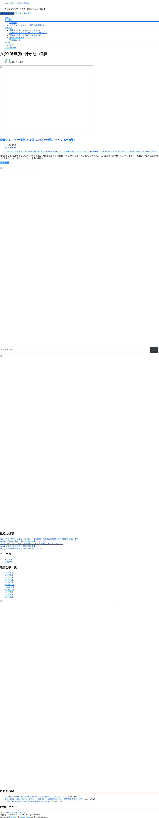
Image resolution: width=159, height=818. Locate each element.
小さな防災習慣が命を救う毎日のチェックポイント (21, 549)
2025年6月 (9, 575)
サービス (8, 28)
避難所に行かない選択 (102, 151)
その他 (7, 42)
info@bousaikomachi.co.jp (20, 3)
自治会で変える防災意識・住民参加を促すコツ (19, 546)
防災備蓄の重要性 (134, 151)
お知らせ (8, 559)
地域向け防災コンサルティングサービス (26, 30)
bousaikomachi (10, 147)
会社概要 (13, 23)
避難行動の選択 (119, 151)
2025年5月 (9, 577)
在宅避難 (29, 151)
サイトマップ (14, 45)
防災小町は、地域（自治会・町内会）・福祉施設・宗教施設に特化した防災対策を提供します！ (40, 539)
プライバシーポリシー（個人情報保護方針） (28, 25)
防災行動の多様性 (149, 151)
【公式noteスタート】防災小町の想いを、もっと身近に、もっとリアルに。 (31, 544)
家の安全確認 (39, 151)
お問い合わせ (10, 48)
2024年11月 (9, 587)
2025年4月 (9, 580)
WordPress (13, 817)
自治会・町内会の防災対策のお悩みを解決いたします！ (23, 541)
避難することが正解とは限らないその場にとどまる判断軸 (37, 139)
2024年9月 (9, 592)
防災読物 (8, 151)
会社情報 (8, 20)
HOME (7, 60)
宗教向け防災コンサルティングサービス (26, 35)
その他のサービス (16, 38)
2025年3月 (9, 582)
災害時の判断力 (69, 151)
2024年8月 (9, 594)
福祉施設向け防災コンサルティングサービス (28, 33)
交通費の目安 (14, 40)
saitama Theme (25, 817)
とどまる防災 (18, 151)
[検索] (154, 350)
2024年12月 (9, 585)
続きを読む (4, 163)
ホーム (7, 18)
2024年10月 (9, 590)
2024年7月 (9, 597)
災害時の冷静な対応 (54, 151)
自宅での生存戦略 (84, 151)
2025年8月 (9, 572)
